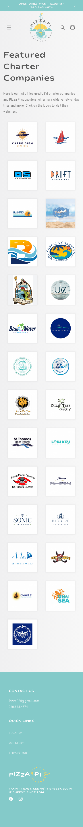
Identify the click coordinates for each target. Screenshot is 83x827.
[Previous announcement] (8, 6)
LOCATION (16, 733)
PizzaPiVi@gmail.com (24, 701)
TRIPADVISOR (18, 753)
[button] (9, 27)
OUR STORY (16, 743)
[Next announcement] (75, 6)
